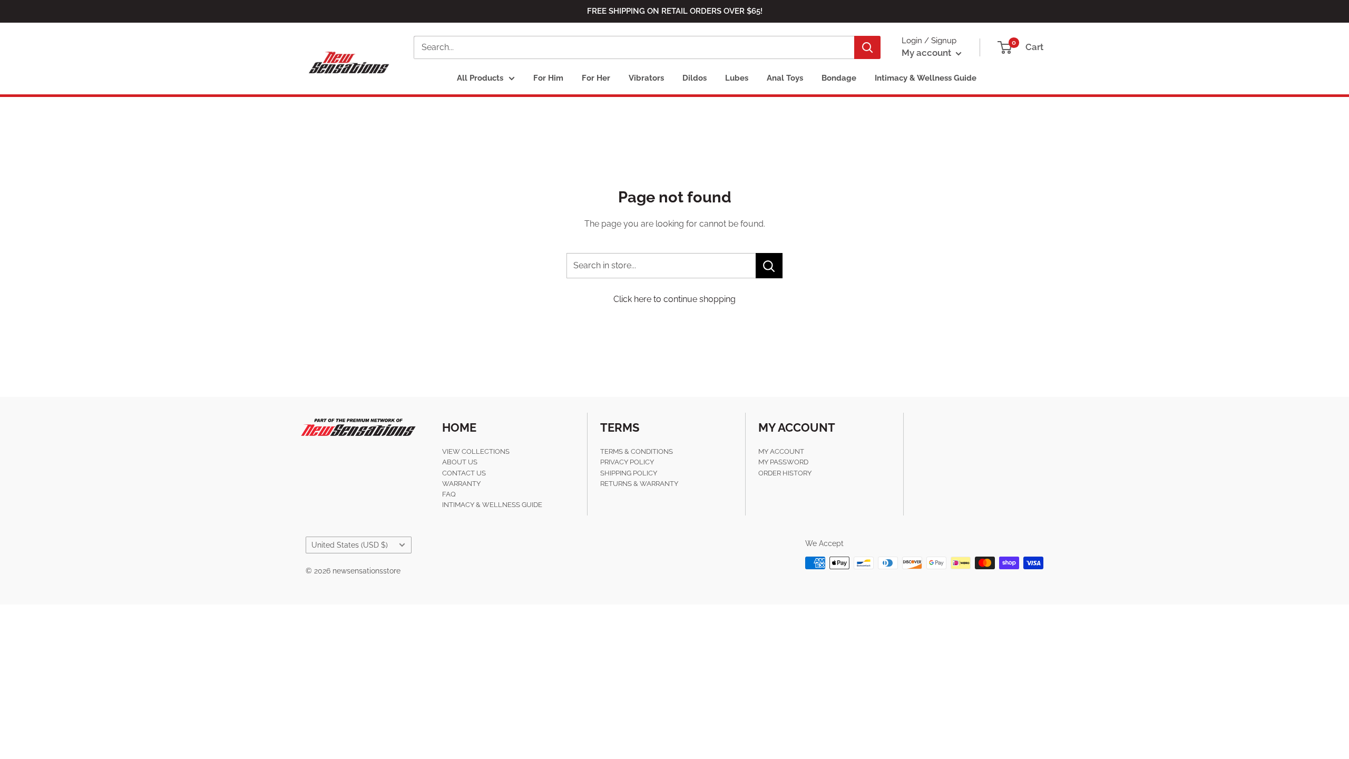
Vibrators (646, 78)
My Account (781, 451)
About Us (459, 462)
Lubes (736, 78)
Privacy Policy (627, 462)
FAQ (449, 494)
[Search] (867, 47)
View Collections (476, 451)
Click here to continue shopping (674, 299)
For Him (548, 78)
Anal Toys (785, 78)
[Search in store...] (769, 265)
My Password (783, 462)
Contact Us (464, 473)
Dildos (694, 78)
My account (927, 52)
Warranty (461, 484)
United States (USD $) (349, 545)
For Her (596, 78)
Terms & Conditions (636, 451)
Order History (785, 473)
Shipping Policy (628, 473)
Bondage (839, 78)
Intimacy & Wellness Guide (925, 78)
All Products (480, 78)
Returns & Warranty (639, 484)
